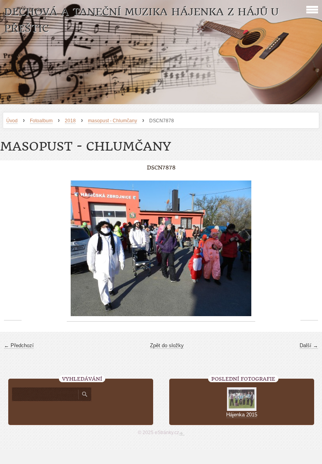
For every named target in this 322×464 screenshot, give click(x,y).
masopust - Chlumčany (112, 120)
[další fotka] (309, 248)
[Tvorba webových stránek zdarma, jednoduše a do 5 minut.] (182, 433)
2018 (70, 120)
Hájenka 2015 (241, 415)
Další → (309, 345)
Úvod (12, 120)
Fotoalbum (41, 120)
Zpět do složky (167, 345)
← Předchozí (19, 345)
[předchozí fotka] (13, 248)
